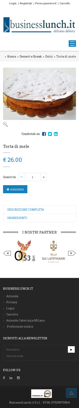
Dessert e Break (31, 56)
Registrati (26, 3)
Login (12, 3)
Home (11, 56)
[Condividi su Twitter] (50, 134)
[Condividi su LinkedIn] (56, 134)
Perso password (45, 3)
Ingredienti (17, 218)
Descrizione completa (25, 209)
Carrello (65, 3)
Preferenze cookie (19, 326)
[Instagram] (18, 378)
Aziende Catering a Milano (25, 320)
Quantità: (9, 177)
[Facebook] (4, 378)
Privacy (11, 302)
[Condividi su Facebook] (44, 134)
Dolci (49, 56)
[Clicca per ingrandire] (39, 97)
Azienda (12, 296)
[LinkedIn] (11, 378)
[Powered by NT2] (41, 393)
